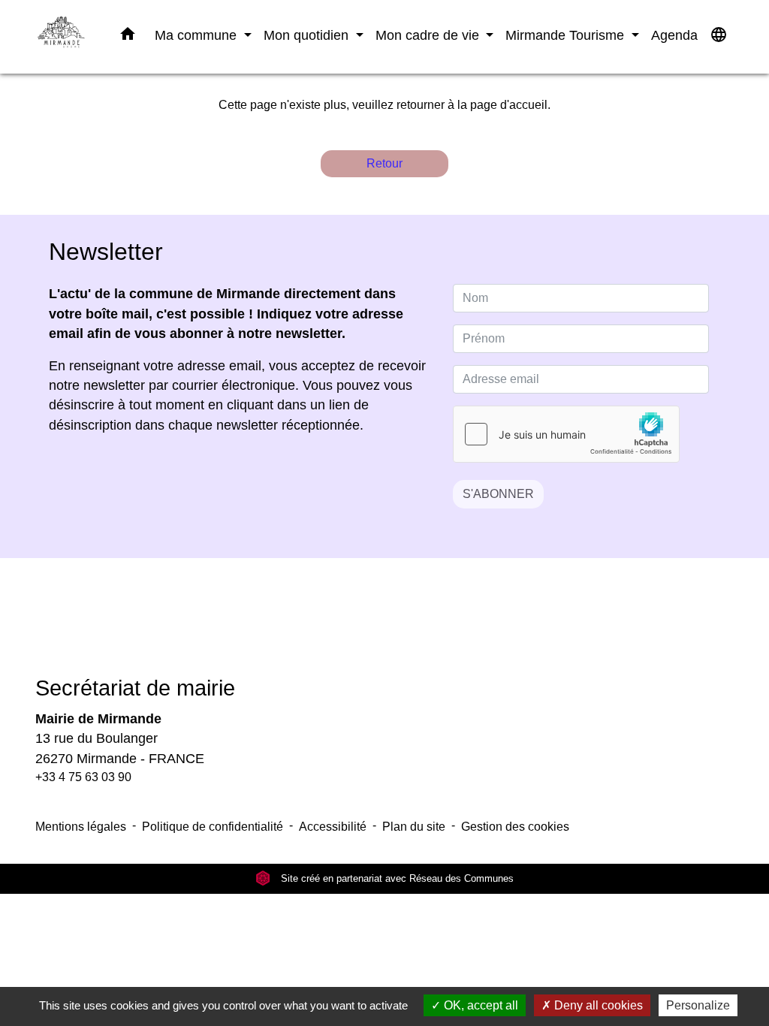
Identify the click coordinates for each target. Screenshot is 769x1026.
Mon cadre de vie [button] (429, 35)
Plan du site (413, 826)
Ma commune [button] (197, 35)
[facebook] (366, 627)
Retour (384, 163)
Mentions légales (80, 826)
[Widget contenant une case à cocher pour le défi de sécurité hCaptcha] (566, 434)
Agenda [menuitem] (674, 35)
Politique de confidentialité (212, 826)
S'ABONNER (498, 493)
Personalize (698, 1005)
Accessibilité (332, 826)
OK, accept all (479, 1005)
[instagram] (403, 627)
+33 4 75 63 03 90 (83, 777)
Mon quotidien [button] (308, 35)
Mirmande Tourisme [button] (566, 35)
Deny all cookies (597, 1005)
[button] (128, 37)
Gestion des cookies (515, 826)
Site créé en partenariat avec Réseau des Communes (396, 878)
